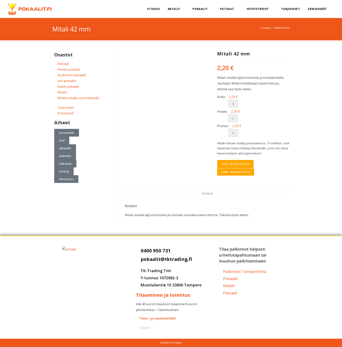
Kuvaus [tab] (207, 193)
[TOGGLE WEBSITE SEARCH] (336, 9)
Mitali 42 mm (282, 27)
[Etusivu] (257, 27)
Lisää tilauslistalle (235, 164)
